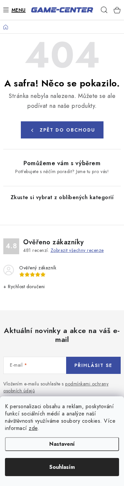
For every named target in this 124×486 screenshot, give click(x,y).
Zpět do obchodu (67, 130)
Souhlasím (62, 467)
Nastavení (62, 444)
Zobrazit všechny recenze (77, 250)
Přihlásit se (93, 365)
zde (33, 428)
